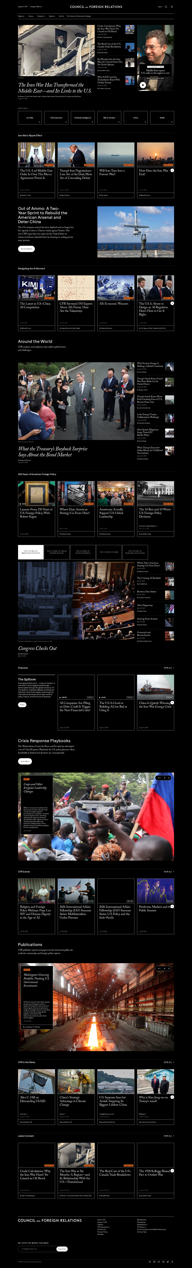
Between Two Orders (146, 592)
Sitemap (100, 1234)
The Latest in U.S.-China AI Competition (35, 305)
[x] (172, 1262)
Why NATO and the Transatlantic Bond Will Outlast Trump (108, 80)
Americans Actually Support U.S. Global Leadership (111, 513)
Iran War (29, 118)
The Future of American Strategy (79, 16)
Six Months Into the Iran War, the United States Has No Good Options (109, 62)
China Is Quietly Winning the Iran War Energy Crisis (155, 705)
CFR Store (141, 1227)
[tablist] (96, 552)
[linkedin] (154, 1262)
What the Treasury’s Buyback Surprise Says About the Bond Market (52, 452)
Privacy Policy (102, 1232)
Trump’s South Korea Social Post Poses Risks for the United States (150, 381)
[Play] (143, 85)
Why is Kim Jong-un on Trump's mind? (153, 1099)
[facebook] (150, 1262)
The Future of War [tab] (109, 552)
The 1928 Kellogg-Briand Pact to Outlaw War (154, 1173)
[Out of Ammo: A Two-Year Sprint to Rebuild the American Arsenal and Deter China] (135, 232)
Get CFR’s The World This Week (33, 1243)
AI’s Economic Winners (113, 303)
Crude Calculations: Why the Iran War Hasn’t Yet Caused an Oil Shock (109, 29)
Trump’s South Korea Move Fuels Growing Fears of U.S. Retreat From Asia (150, 399)
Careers (100, 1225)
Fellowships (141, 1222)
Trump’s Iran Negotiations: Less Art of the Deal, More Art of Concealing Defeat (76, 174)
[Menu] (172, 6)
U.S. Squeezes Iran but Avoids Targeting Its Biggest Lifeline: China (113, 1101)
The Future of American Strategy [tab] (30, 552)
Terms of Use (142, 1232)
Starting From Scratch (147, 619)
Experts (51, 16)
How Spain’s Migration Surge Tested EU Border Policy (147, 432)
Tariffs (162, 118)
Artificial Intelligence (82, 118)
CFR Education (102, 1227)
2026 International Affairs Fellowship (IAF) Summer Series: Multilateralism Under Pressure (75, 912)
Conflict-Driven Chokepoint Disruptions (30, 786)
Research (41, 16)
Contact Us (101, 1229)
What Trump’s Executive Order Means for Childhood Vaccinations (150, 450)
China (135, 118)
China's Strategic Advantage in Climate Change (73, 1101)
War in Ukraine (109, 118)
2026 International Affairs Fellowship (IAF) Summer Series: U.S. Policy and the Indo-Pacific (115, 912)
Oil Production (56, 118)
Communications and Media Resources (151, 1229)
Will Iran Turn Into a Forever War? (112, 172)
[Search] (166, 6)
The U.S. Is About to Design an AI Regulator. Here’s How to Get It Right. (153, 309)
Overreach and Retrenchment (144, 634)
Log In (160, 7)
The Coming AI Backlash (149, 578)
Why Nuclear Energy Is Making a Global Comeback (150, 364)
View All (168, 668)
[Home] (96, 7)
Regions (21, 16)
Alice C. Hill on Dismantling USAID (32, 1099)
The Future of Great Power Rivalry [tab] (57, 552)
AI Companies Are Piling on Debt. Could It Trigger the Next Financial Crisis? (75, 707)
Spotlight (23, 108)
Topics (30, 16)
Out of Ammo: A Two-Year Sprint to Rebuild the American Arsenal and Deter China (43, 215)
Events (61, 16)
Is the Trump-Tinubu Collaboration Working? (148, 416)
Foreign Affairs (35, 7)
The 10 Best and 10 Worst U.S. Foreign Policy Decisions (155, 513)
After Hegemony (145, 605)
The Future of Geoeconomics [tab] (83, 552)
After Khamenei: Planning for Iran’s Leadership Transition (38, 978)
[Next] (172, 170)
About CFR (101, 1220)
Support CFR (23, 7)
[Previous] (164, 968)
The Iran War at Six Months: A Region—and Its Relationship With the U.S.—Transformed (75, 1177)
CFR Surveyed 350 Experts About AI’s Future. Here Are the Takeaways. (76, 307)
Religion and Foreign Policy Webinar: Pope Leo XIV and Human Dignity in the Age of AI (35, 912)
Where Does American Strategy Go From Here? (75, 511)
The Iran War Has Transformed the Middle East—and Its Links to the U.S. (55, 88)
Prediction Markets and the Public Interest (155, 908)
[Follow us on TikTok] (168, 1262)
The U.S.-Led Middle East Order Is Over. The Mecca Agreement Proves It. (36, 174)
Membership (141, 1220)
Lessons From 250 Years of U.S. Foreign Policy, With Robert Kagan (36, 513)
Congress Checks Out (37, 648)
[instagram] (163, 1262)
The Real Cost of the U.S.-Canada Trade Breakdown (109, 45)
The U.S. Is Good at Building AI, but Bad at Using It (113, 707)
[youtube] (159, 1262)
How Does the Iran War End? (153, 172)
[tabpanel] (96, 608)
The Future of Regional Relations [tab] (135, 552)
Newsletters (141, 1225)
